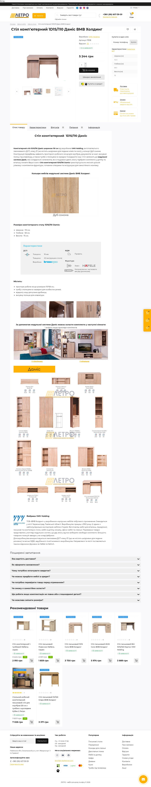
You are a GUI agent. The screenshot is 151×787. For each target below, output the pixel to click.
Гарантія (70, 8)
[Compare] (32, 625)
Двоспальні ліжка (96, 751)
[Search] (57, 15)
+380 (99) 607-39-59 (112, 14)
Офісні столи (32, 24)
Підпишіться (42, 741)
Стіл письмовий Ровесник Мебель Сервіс (46, 647)
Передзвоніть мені (17, 764)
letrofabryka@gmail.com (64, 761)
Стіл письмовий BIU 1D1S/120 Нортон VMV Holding (126, 647)
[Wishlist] (32, 620)
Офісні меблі (21, 24)
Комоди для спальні (97, 748)
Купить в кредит (95, 84)
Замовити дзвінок (110, 17)
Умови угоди (127, 758)
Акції (124, 768)
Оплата (40, 8)
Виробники (127, 765)
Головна (12, 24)
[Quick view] (32, 616)
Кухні (90, 765)
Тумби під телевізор (97, 768)
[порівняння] (134, 29)
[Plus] (85, 63)
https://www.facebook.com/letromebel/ (68, 755)
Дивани (91, 761)
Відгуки (60, 8)
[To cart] (31, 660)
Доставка (15, 8)
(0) (88, 43)
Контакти (50, 8)
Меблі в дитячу (95, 755)
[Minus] (85, 66)
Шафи (91, 758)
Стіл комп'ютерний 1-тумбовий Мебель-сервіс (21, 647)
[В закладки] (127, 29)
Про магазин (28, 8)
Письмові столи (95, 742)
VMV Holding (94, 37)
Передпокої (93, 745)
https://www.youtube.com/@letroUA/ (63, 755)
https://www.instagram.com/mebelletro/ (57, 755)
